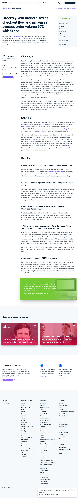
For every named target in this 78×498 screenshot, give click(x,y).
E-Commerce (43, 411)
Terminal (23, 454)
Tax (22, 452)
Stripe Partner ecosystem (47, 462)
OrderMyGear (15, 36)
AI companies (43, 431)
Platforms (42, 426)
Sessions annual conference (66, 411)
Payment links (25, 439)
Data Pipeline (24, 422)
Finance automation (45, 416)
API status (43, 475)
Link (68, 146)
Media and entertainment (47, 443)
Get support (62, 447)
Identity (23, 428)
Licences (61, 420)
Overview (59, 8)
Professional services (46, 448)
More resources (63, 426)
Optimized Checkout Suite (29, 139)
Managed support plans (65, 449)
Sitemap (61, 422)
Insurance (42, 441)
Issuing (23, 433)
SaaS (41, 428)
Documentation (44, 470)
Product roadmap (63, 432)
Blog (60, 407)
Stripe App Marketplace (46, 460)
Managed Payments (26, 437)
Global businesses (45, 418)
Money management (45, 424)
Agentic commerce (45, 407)
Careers (61, 434)
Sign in (60, 3)
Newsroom (62, 436)
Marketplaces (43, 422)
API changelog (44, 477)
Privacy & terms (63, 414)
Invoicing (23, 431)
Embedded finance (45, 414)
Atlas (22, 405)
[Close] (75, 490)
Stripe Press (62, 439)
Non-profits (43, 446)
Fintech (42, 435)
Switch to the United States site (48, 494)
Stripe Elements (54, 139)
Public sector (43, 450)
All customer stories (70, 8)
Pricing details (44, 376)
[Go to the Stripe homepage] (4, 401)
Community (62, 409)
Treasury (23, 456)
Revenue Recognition (27, 448)
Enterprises (43, 403)
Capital (23, 411)
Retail (41, 452)
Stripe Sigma (41, 131)
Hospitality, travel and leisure (47, 439)
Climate (23, 416)
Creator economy (45, 433)
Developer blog (44, 483)
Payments (24, 441)
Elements (23, 424)
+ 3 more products (64, 36)
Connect (23, 418)
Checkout (24, 414)
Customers (6, 8)
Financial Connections (27, 426)
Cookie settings (63, 424)
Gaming (42, 437)
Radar (22, 446)
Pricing (45, 2)
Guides (61, 403)
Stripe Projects (44, 481)
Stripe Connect (26, 127)
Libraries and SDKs (45, 479)
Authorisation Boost (26, 407)
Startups (42, 405)
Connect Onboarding (57, 171)
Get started (7, 380)
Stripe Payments (44, 124)
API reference (63, 378)
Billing (22, 409)
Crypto (23, 420)
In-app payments (44, 420)
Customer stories (63, 405)
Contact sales (69, 3)
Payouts (23, 443)
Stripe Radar (68, 129)
